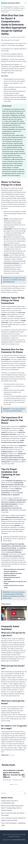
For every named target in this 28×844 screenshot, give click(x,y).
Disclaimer (17, 836)
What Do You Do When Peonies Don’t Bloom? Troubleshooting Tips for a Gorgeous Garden (12, 808)
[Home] (1, 6)
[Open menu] (25, 3)
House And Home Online (19, 839)
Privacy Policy (15, 834)
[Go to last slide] (4, 776)
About (4, 834)
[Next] (23, 776)
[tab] (12, 784)
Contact (9, 834)
